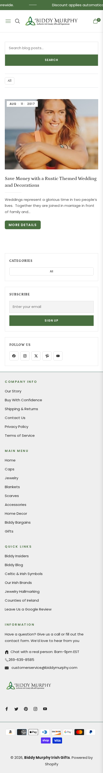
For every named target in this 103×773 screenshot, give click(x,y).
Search (51, 60)
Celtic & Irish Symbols (24, 573)
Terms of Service (20, 435)
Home (10, 460)
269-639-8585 (21, 659)
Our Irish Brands (18, 582)
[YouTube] (58, 355)
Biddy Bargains (18, 522)
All (9, 80)
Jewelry (11, 477)
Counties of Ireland (22, 600)
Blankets (12, 486)
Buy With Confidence (23, 399)
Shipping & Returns (21, 408)
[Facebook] (13, 355)
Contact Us (15, 417)
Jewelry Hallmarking (22, 591)
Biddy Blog (14, 564)
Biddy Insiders (17, 555)
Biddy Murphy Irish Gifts (47, 757)
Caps (9, 469)
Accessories (15, 504)
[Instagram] (24, 355)
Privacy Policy (16, 426)
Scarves (12, 495)
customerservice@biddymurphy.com (44, 667)
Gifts (9, 531)
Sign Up (52, 320)
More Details (23, 224)
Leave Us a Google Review (28, 609)
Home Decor (16, 513)
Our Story (13, 391)
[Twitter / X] (35, 355)
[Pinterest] (47, 355)
